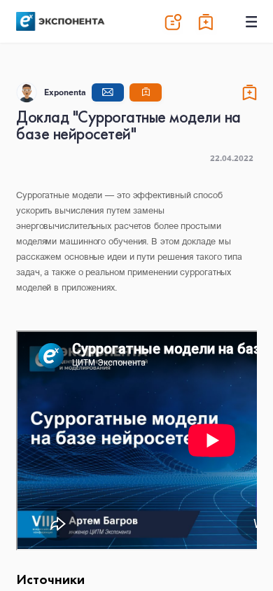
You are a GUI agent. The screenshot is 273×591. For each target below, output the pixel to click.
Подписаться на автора (146, 92)
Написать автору (108, 92)
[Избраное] (206, 21)
